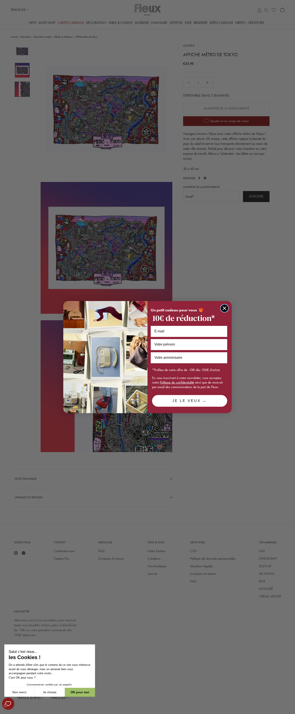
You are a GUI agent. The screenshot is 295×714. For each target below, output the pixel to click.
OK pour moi (80, 692)
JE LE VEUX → (189, 401)
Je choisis (49, 692)
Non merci (19, 692)
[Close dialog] (224, 308)
